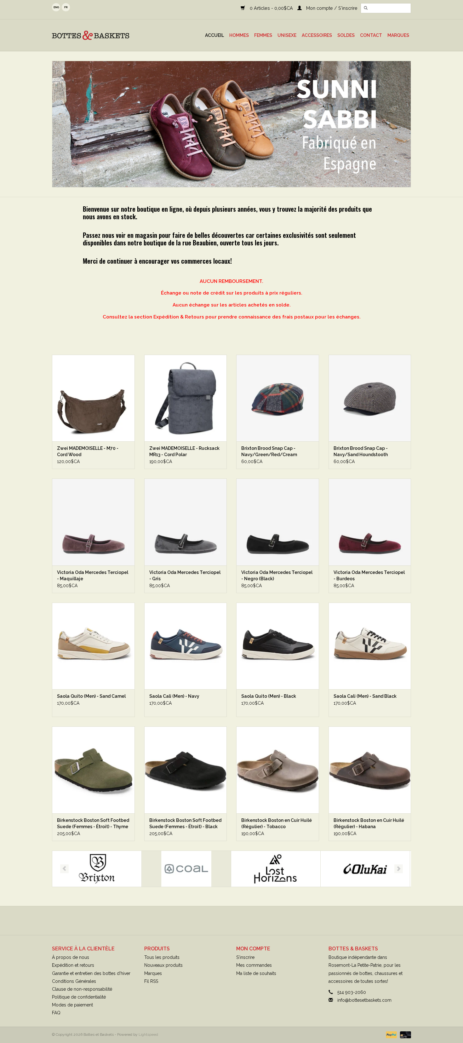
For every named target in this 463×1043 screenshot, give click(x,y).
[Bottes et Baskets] (100, 35)
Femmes (263, 35)
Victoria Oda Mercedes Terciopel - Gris (184, 575)
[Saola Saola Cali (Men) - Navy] (185, 646)
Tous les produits (162, 957)
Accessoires (317, 35)
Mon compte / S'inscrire (331, 8)
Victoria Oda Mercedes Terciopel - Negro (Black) (276, 575)
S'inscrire (245, 957)
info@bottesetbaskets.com (364, 1000)
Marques (398, 35)
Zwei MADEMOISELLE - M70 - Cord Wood (87, 451)
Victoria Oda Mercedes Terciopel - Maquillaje (92, 575)
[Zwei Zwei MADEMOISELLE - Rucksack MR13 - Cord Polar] (185, 398)
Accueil (214, 35)
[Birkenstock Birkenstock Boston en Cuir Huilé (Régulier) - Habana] (370, 769)
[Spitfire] (365, 869)
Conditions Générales (74, 981)
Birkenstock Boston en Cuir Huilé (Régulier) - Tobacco (276, 823)
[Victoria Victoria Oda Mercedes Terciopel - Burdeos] (370, 522)
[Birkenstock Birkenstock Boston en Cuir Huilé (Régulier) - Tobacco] (277, 769)
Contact (371, 35)
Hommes (239, 35)
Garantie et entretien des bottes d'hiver (91, 973)
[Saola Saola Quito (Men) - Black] (277, 646)
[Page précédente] (64, 868)
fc (66, 7)
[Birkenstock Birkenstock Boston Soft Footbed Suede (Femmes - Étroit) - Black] (185, 769)
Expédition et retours (73, 965)
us (56, 7)
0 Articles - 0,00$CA (271, 8)
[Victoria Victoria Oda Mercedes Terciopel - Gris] (185, 522)
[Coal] (96, 869)
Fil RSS (151, 981)
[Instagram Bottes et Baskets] (237, 920)
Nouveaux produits (163, 965)
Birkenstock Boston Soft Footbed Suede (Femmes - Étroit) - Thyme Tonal (93, 824)
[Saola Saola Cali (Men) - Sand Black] (370, 646)
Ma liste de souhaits (256, 973)
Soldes (346, 35)
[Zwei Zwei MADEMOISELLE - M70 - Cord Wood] (93, 398)
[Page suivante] (398, 868)
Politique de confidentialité (79, 997)
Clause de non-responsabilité (82, 989)
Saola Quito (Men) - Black (268, 696)
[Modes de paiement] (391, 1034)
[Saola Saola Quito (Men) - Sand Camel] (93, 646)
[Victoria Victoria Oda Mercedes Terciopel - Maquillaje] (93, 522)
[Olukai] (275, 869)
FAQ (56, 1012)
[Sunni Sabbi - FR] (231, 124)
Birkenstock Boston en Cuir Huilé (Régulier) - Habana (369, 823)
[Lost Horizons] (186, 869)
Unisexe (286, 35)
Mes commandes (254, 965)
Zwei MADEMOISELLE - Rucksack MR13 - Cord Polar (184, 451)
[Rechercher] (366, 8)
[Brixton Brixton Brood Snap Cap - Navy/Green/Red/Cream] (277, 398)
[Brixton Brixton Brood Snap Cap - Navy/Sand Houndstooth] (370, 398)
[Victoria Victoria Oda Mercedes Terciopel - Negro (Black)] (277, 522)
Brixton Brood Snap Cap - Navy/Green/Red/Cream (269, 451)
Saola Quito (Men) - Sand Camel (91, 696)
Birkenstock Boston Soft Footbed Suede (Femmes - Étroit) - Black (185, 823)
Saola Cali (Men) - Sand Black (365, 696)
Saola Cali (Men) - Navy (174, 696)
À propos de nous (70, 957)
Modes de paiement (72, 1004)
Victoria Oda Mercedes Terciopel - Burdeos (369, 575)
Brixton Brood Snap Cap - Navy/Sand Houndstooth (361, 451)
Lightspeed (148, 1034)
